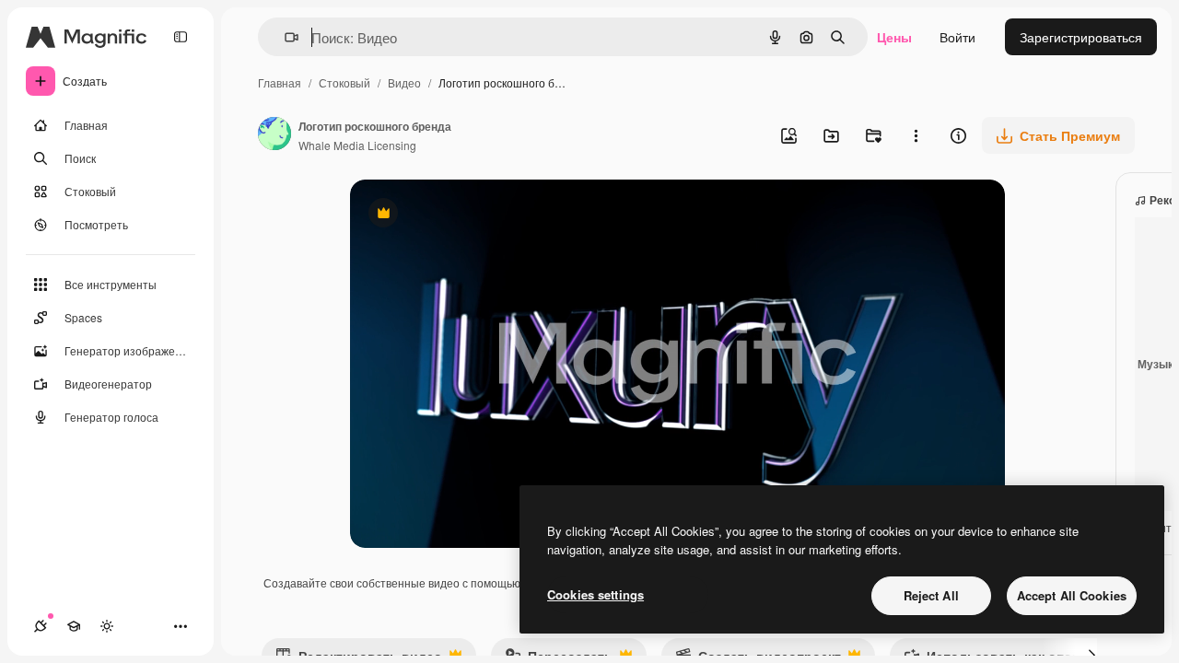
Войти (957, 37)
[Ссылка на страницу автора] (274, 135)
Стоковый (344, 82)
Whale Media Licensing (357, 145)
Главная (279, 82)
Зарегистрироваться (1081, 37)
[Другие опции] (915, 135)
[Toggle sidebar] (180, 37)
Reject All (931, 595)
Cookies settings (595, 594)
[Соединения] (40, 626)
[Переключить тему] (107, 626)
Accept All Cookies (1071, 595)
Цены (894, 37)
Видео (404, 82)
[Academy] (73, 626)
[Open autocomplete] (284, 37)
